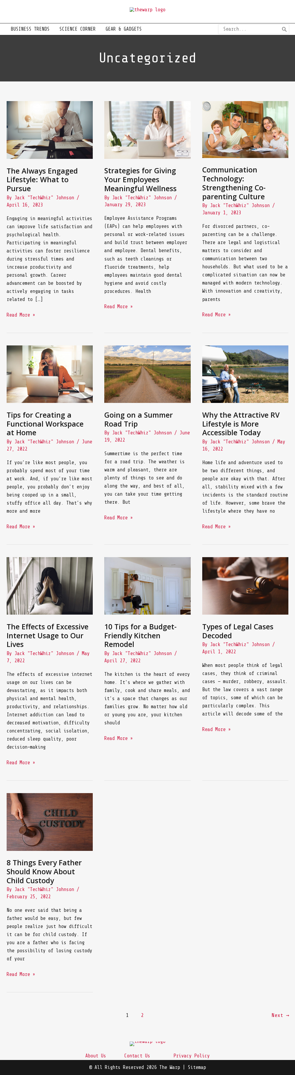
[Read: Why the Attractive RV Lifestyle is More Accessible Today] (245, 374)
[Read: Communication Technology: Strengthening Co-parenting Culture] (245, 129)
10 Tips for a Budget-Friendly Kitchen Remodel (140, 635)
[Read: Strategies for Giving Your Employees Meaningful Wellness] (147, 129)
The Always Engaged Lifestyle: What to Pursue (42, 180)
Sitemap (197, 1067)
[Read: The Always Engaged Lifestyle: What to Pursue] (50, 129)
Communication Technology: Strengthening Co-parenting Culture (234, 183)
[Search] (284, 29)
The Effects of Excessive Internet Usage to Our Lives (47, 635)
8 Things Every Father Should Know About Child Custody (44, 871)
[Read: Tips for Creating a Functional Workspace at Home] (50, 374)
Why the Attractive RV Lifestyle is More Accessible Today (241, 424)
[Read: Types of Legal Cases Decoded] (245, 585)
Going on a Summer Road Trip (138, 419)
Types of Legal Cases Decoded (237, 631)
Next (280, 1015)
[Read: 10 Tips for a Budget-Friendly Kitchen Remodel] (147, 585)
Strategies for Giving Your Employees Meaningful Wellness (140, 179)
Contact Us (137, 1056)
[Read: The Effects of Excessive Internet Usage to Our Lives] (50, 585)
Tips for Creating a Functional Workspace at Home (45, 424)
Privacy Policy (191, 1056)
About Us (95, 1056)
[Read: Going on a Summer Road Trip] (147, 374)
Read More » (21, 315)
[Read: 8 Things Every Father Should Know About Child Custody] (50, 821)
